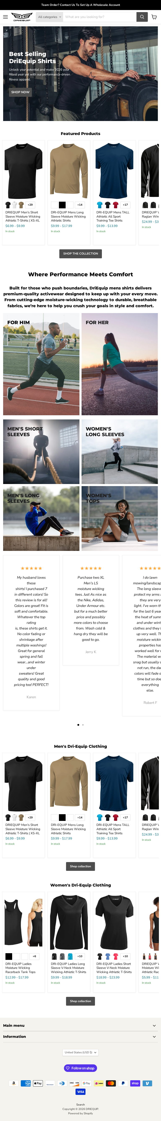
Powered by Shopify (80, 1113)
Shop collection (80, 866)
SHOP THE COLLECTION (80, 254)
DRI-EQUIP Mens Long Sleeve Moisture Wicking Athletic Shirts (68, 216)
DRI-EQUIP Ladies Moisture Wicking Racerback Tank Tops (20, 968)
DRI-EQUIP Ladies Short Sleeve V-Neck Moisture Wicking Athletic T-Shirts (114, 968)
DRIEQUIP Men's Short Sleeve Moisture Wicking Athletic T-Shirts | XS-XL (22, 216)
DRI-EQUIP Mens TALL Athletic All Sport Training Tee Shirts (112, 216)
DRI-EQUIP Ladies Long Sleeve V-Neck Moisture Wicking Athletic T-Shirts (68, 968)
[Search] (142, 17)
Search (80, 1105)
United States (78, 1052)
